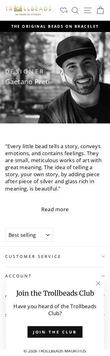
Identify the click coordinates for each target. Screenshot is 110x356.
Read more (55, 209)
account (18, 276)
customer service (33, 256)
